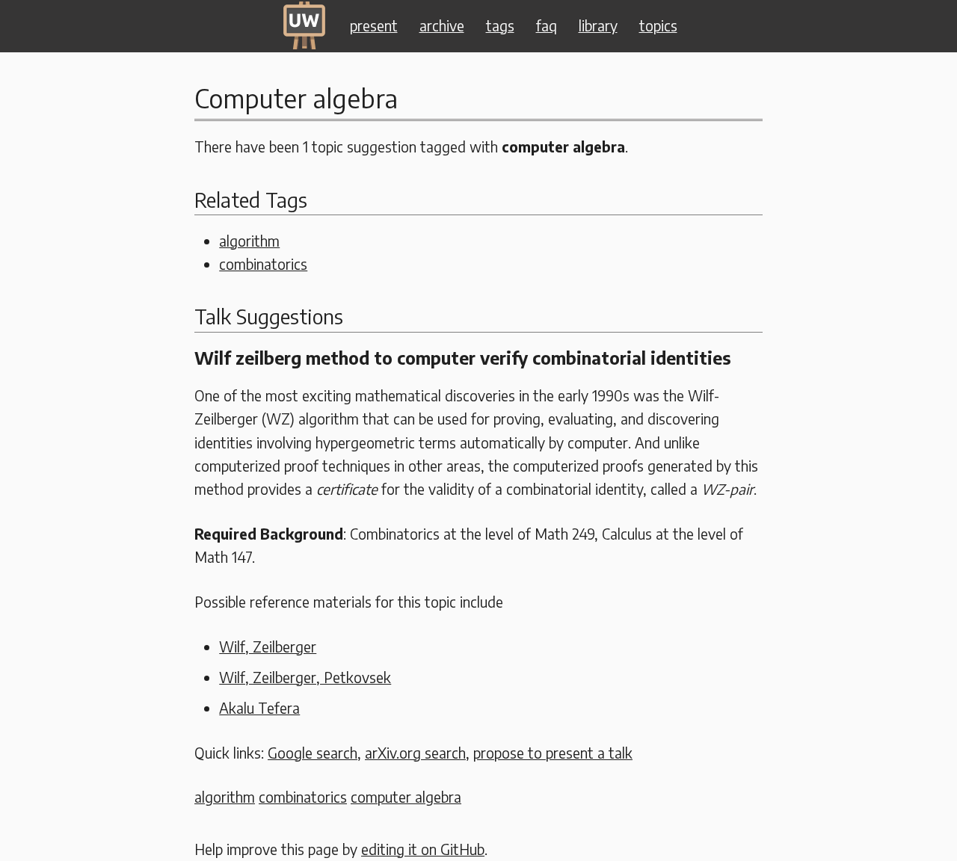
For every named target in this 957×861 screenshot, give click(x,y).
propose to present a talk (553, 753)
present (374, 25)
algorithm (249, 241)
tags (500, 25)
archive (441, 25)
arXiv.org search (415, 753)
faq (546, 25)
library (598, 25)
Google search (312, 753)
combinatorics (263, 264)
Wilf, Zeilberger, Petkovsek (305, 677)
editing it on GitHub (422, 849)
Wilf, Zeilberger (267, 646)
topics (658, 25)
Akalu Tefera (259, 708)
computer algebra (406, 797)
